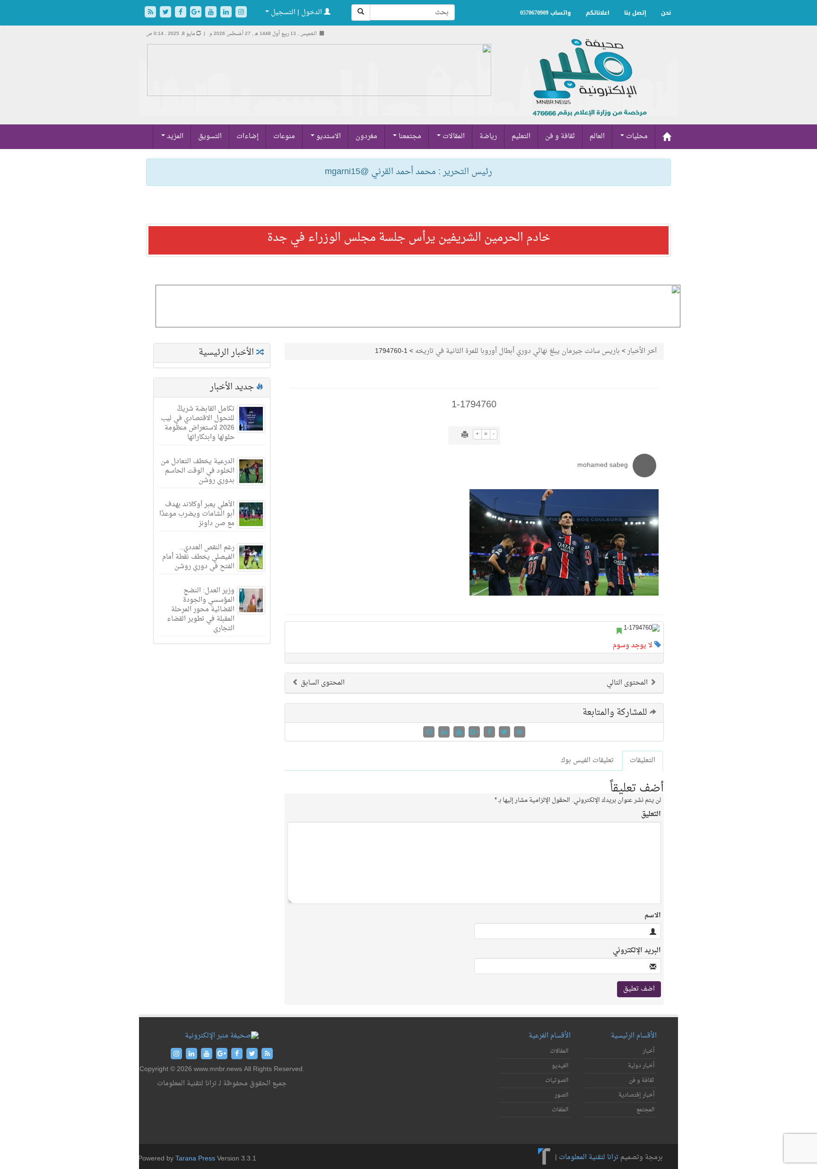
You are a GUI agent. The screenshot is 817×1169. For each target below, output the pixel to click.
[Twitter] (166, 13)
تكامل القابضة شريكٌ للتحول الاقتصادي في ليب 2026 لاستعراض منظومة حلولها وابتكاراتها (198, 423)
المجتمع (645, 1110)
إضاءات (247, 136)
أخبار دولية (641, 1066)
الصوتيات (556, 1080)
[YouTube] (211, 13)
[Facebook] (181, 13)
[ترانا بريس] (544, 1157)
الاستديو (327, 136)
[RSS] (151, 13)
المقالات (453, 136)
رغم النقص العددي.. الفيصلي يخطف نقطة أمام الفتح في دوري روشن (198, 557)
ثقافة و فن (560, 136)
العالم (597, 136)
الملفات (560, 1110)
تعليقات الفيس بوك (587, 760)
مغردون (366, 136)
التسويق (210, 136)
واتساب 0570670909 (545, 13)
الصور (561, 1095)
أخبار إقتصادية (636, 1095)
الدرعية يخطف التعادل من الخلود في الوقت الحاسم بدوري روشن (198, 471)
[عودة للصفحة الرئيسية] (588, 87)
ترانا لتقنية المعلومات (588, 1157)
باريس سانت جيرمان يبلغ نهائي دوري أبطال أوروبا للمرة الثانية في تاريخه (517, 351)
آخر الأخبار (642, 351)
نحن (666, 13)
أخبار (648, 1051)
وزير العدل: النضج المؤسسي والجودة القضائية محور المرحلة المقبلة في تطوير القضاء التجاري (201, 609)
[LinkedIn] (227, 13)
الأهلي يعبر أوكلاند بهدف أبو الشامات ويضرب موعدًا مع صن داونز (197, 514)
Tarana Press (195, 1158)
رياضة (488, 136)
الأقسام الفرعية (550, 1035)
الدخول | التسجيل (296, 12)
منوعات (284, 136)
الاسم (652, 916)
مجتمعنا (409, 136)
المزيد (174, 136)
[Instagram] (241, 13)
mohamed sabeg (602, 465)
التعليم (521, 136)
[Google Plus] (196, 13)
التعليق (651, 814)
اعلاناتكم (597, 13)
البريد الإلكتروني (637, 951)
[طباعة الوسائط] (464, 435)
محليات (636, 136)
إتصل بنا (635, 13)
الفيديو (560, 1066)
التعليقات (642, 760)
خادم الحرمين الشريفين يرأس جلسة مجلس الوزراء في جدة (408, 238)
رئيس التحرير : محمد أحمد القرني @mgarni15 (408, 172)
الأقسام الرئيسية (634, 1035)
